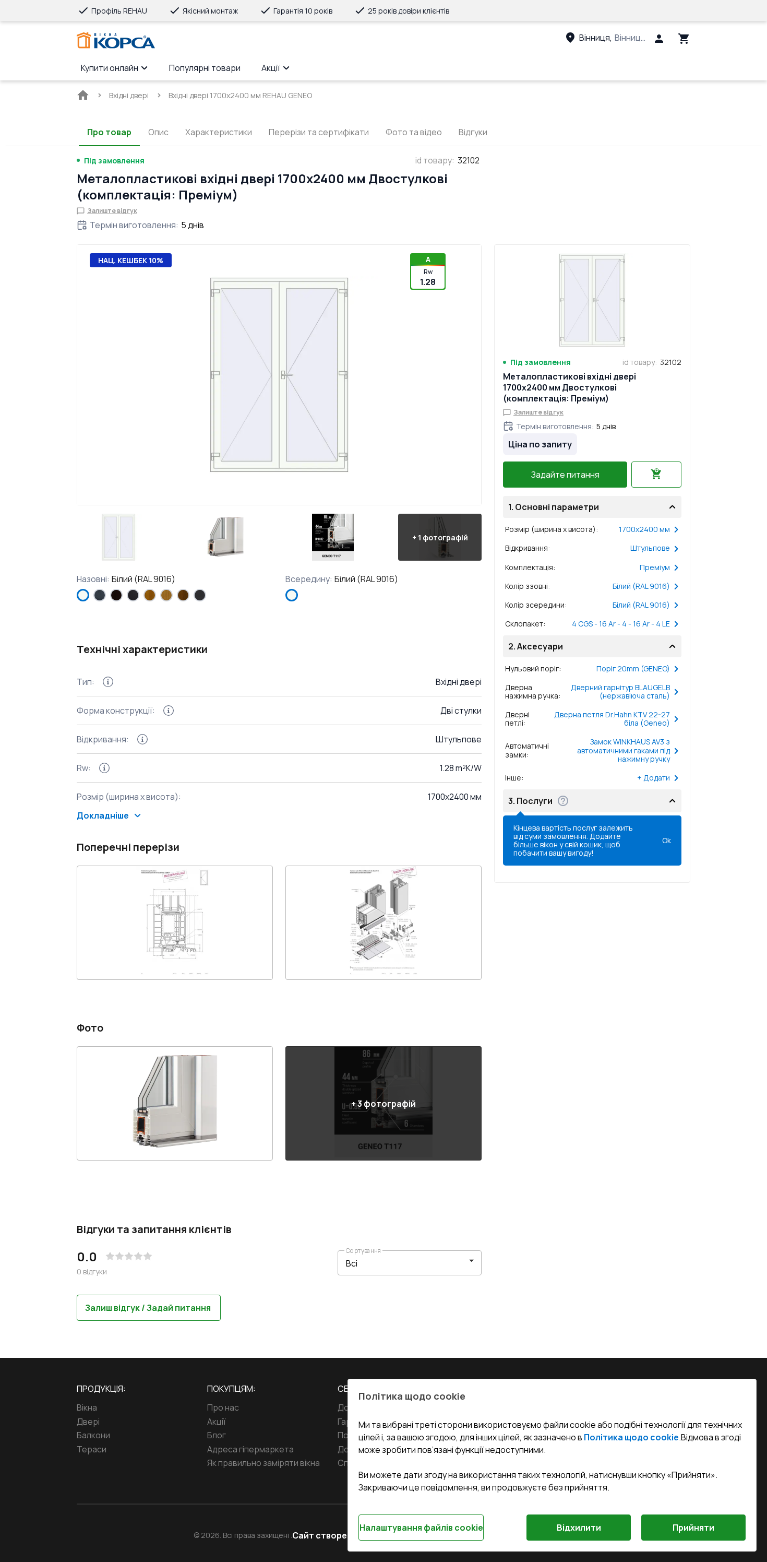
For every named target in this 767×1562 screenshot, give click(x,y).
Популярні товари (205, 68)
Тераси (91, 1449)
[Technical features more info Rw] (104, 768)
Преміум (655, 567)
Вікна (87, 1407)
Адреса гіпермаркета (250, 1449)
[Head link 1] (116, 40)
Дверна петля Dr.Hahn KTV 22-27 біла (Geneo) (612, 719)
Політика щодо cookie (631, 1437)
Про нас (223, 1407)
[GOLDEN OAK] (149, 595)
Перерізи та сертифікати (319, 132)
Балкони (93, 1435)
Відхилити (579, 1527)
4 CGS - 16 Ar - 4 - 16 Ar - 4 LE (621, 624)
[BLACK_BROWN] (116, 595)
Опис (158, 132)
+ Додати (653, 778)
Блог (216, 1435)
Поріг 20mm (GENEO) (633, 669)
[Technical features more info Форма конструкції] (168, 710)
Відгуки (473, 132)
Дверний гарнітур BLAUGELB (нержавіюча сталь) (620, 691)
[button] (118, 537)
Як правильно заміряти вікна (263, 1463)
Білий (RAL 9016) (641, 586)
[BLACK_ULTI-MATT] (133, 595)
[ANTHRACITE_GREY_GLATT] (200, 595)
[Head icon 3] (684, 38)
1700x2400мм (644, 529)
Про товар (109, 132)
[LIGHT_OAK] (166, 595)
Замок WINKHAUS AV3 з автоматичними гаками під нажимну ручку (623, 750)
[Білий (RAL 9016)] (83, 595)
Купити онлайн (109, 68)
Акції (270, 68)
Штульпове (650, 548)
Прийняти (693, 1527)
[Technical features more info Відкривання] (142, 739)
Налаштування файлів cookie (421, 1527)
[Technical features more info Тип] (108, 682)
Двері (88, 1421)
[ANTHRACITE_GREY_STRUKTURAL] (99, 595)
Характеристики (218, 132)
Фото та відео (414, 132)
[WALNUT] (183, 595)
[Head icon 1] (659, 38)
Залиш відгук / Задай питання (148, 1308)
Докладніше (103, 815)
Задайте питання (565, 474)
